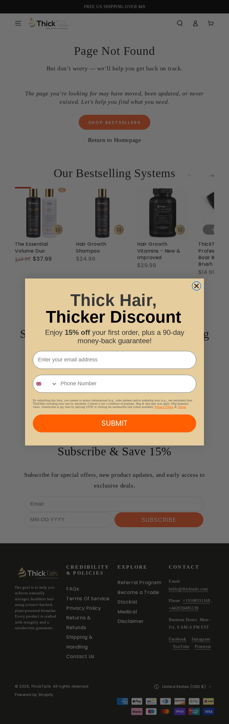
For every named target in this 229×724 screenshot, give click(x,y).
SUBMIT (114, 423)
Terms (182, 407)
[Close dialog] (196, 285)
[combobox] (45, 383)
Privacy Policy (164, 407)
